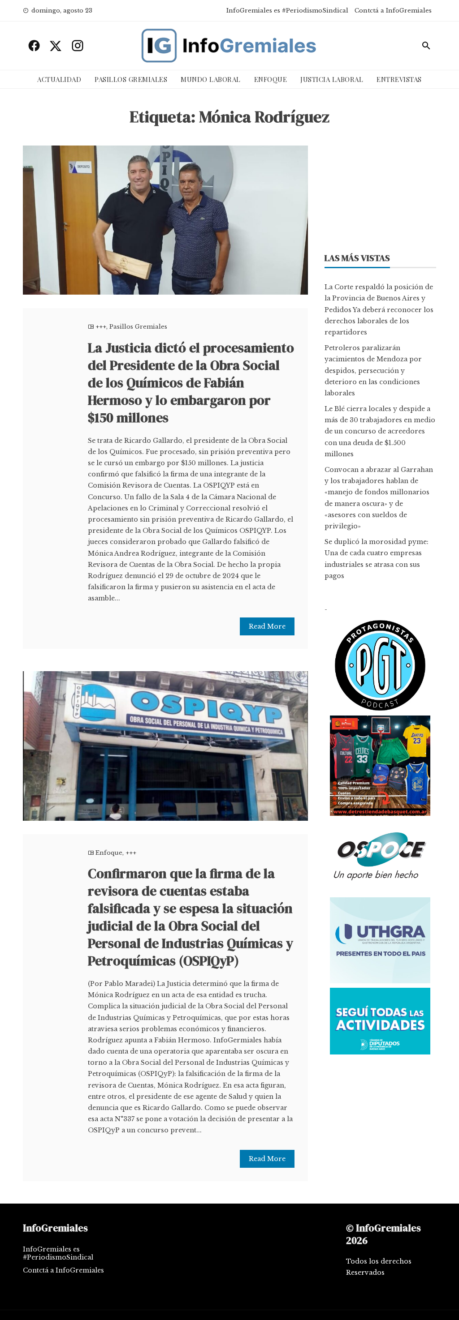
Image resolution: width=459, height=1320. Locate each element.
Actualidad (59, 79)
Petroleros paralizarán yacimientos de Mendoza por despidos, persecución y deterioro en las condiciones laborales (373, 370)
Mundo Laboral (211, 79)
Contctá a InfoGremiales (393, 10)
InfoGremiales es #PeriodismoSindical (287, 10)
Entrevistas (399, 79)
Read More (267, 626)
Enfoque (270, 79)
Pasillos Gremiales (131, 79)
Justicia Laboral (331, 79)
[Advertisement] (380, 191)
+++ (100, 326)
